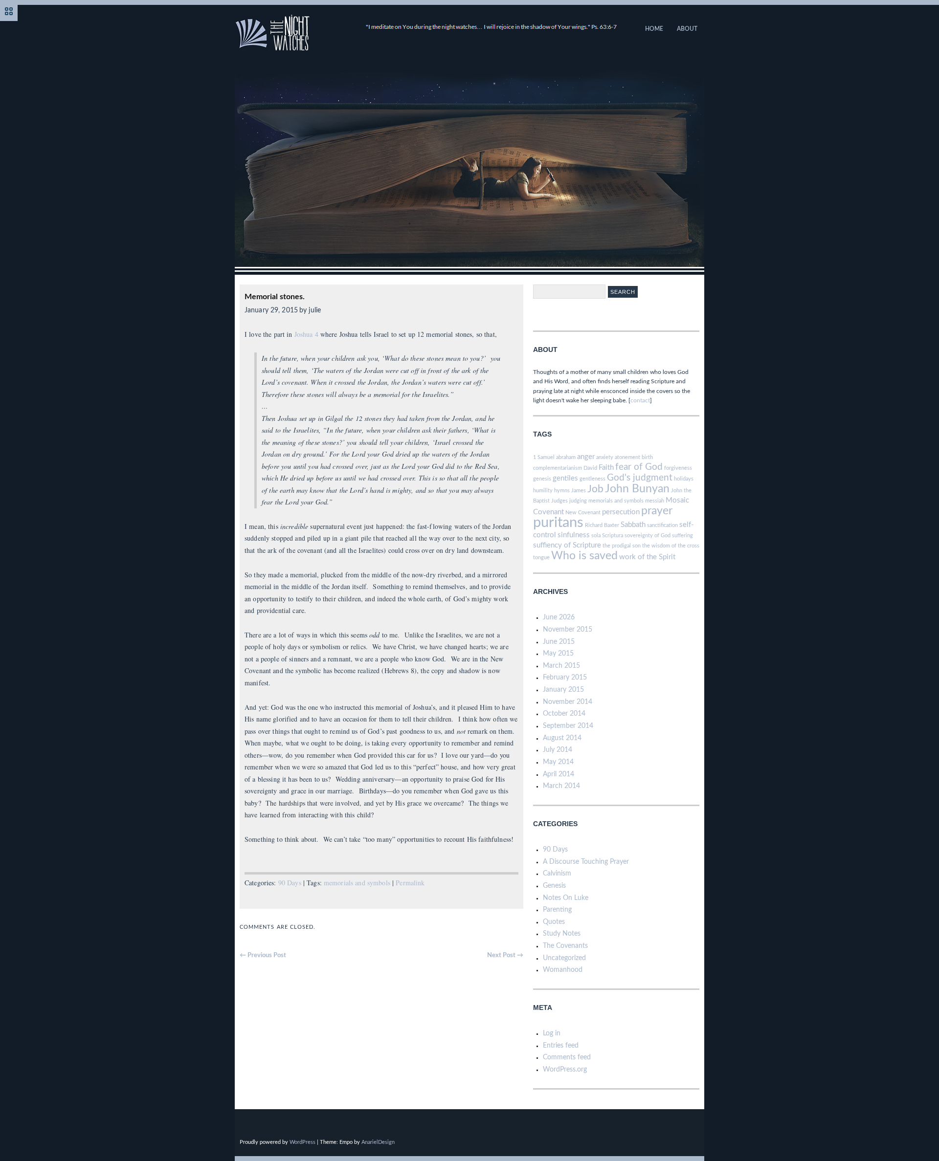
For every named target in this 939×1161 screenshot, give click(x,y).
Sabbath (633, 524)
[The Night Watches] (426, 49)
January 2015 (563, 689)
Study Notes (562, 933)
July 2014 (557, 749)
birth (647, 457)
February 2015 (565, 677)
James (578, 490)
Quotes (554, 922)
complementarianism (557, 468)
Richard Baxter (602, 525)
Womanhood (562, 969)
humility (543, 490)
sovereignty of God (648, 535)
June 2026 (559, 617)
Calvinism (557, 873)
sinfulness (574, 535)
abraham (566, 457)
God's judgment (639, 477)
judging (578, 501)
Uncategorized (564, 958)
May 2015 (558, 653)
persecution (621, 512)
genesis (542, 479)
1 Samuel (544, 457)
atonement (627, 457)
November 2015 (567, 629)
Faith (606, 467)
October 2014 (564, 713)
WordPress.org (565, 1069)
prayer (656, 511)
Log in (551, 1033)
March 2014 (561, 786)
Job (595, 489)
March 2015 (561, 665)
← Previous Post (263, 955)
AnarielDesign (378, 1142)
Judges (559, 501)
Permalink (410, 882)
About (687, 29)
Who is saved (584, 556)
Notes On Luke (565, 898)
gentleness (592, 479)
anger (586, 456)
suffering (682, 535)
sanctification (662, 525)
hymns (562, 490)
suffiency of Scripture (567, 545)
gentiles (565, 478)
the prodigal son (622, 545)
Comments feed (567, 1057)
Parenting (557, 909)
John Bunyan (637, 489)
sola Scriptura (607, 535)
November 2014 (567, 702)
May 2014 (558, 762)
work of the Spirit (647, 557)
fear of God (639, 467)
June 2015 (559, 641)
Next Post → (505, 955)
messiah (654, 501)
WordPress (302, 1142)
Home (654, 29)
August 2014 (562, 738)
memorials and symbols (357, 882)
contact (640, 400)
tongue (541, 557)
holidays (683, 479)
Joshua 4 (306, 334)
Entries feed (561, 1045)
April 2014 (558, 774)
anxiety (604, 457)
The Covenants (565, 945)
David (590, 468)
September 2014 (568, 726)
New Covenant (583, 512)
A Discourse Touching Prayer (586, 861)
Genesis (554, 885)
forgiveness (678, 468)
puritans (558, 522)
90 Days (289, 882)
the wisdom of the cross (670, 545)
